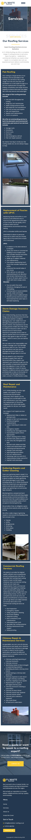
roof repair (22, 406)
